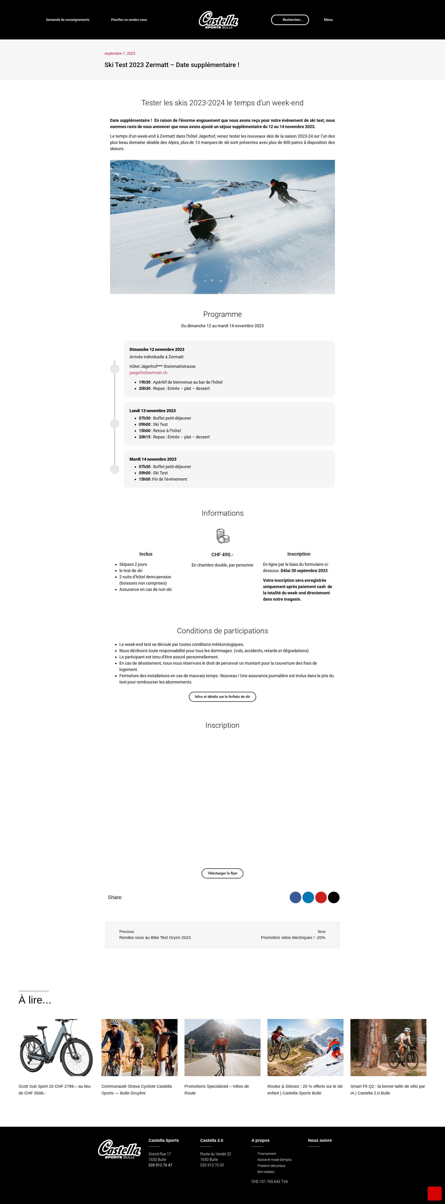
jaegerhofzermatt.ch (148, 372)
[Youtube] (321, 897)
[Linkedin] (308, 897)
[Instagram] (334, 897)
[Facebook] (295, 897)
